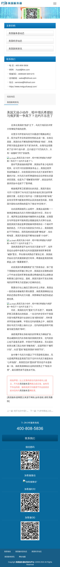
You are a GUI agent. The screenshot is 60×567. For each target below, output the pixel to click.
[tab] (30, 25)
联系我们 (30, 438)
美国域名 (7, 551)
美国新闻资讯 (15, 48)
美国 (19, 124)
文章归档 (10, 25)
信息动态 (11, 96)
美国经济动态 (15, 40)
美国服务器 (24, 384)
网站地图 (22, 556)
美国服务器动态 (16, 33)
